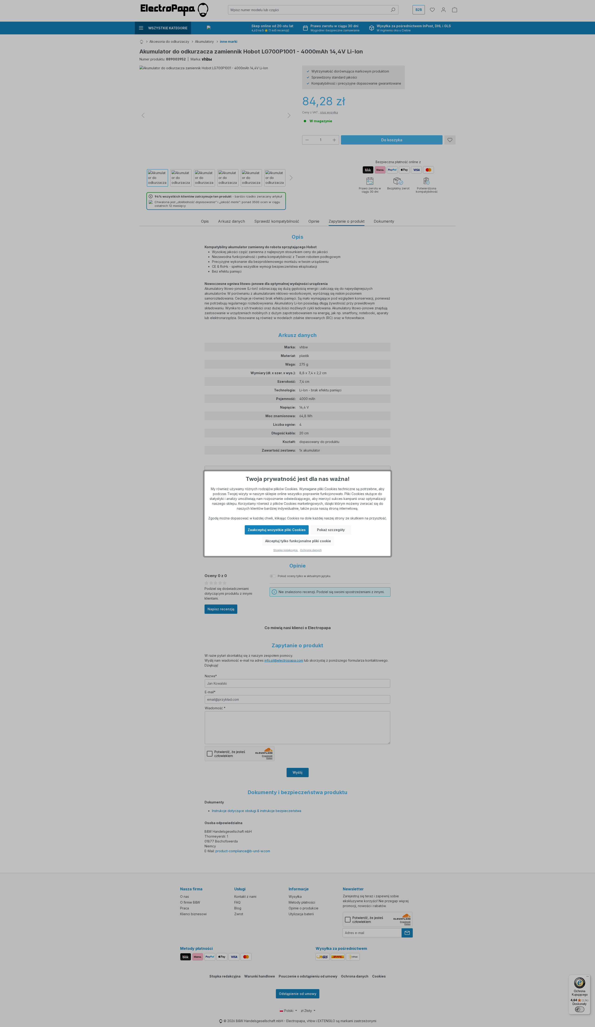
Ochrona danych (311, 550)
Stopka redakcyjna (285, 550)
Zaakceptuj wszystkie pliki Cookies (277, 530)
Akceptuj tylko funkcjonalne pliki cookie (298, 541)
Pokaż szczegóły (331, 530)
